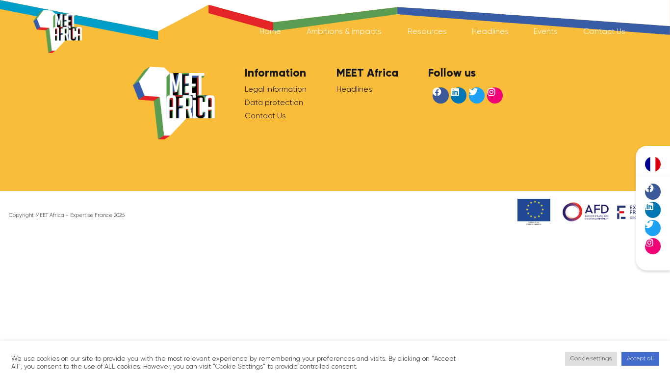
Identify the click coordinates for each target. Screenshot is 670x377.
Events (546, 31)
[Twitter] (653, 228)
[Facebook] (653, 191)
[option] (653, 164)
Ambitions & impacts (344, 31)
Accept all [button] (640, 358)
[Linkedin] (653, 209)
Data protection (274, 102)
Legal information (276, 89)
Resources (427, 31)
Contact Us (604, 31)
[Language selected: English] (653, 164)
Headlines (490, 31)
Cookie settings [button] (591, 358)
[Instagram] (653, 246)
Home (270, 31)
